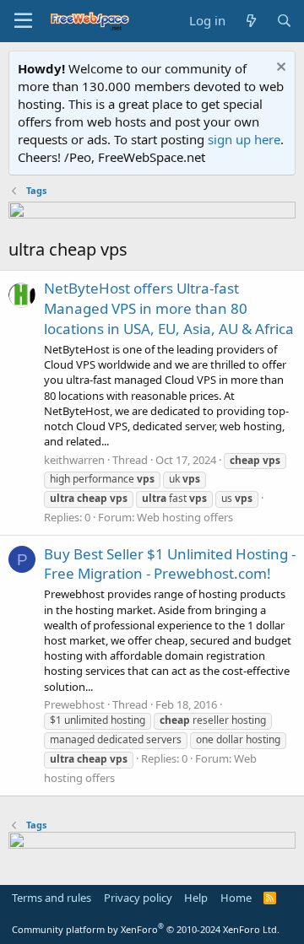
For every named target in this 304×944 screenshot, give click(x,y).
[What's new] (250, 20)
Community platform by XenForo (146, 929)
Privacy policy (138, 897)
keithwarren (74, 459)
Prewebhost (74, 704)
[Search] (284, 20)
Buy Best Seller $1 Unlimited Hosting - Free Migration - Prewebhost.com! (170, 564)
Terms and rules (51, 897)
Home (236, 897)
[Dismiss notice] (279, 69)
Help (196, 897)
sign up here (244, 139)
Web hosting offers (185, 517)
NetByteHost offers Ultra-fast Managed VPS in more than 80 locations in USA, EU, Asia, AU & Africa (169, 308)
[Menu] (23, 21)
